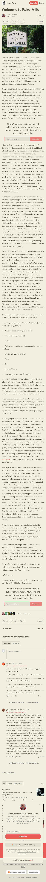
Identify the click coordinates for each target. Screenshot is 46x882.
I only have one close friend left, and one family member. (17, 793)
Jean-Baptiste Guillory (14, 710)
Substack (12, 877)
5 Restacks (26, 614)
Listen (41, 15)
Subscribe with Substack (24, 845)
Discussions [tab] (18, 784)
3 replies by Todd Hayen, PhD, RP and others (24, 763)
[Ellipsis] (43, 663)
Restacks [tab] (16, 644)
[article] (23, 794)
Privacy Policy (23, 854)
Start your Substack (17, 872)
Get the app (33, 872)
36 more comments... (9, 773)
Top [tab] (4, 784)
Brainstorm (6, 459)
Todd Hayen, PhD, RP (13, 14)
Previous (8, 629)
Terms (33, 865)
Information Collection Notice (27, 852)
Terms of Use (33, 850)
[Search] (42, 783)
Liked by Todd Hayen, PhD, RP (17, 666)
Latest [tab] (10, 784)
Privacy (26, 865)
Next (39, 629)
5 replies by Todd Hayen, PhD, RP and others (24, 702)
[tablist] (11, 643)
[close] (40, 804)
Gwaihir (9, 663)
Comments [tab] (7, 644)
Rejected (6, 790)
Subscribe (33, 3)
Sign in (41, 3)
